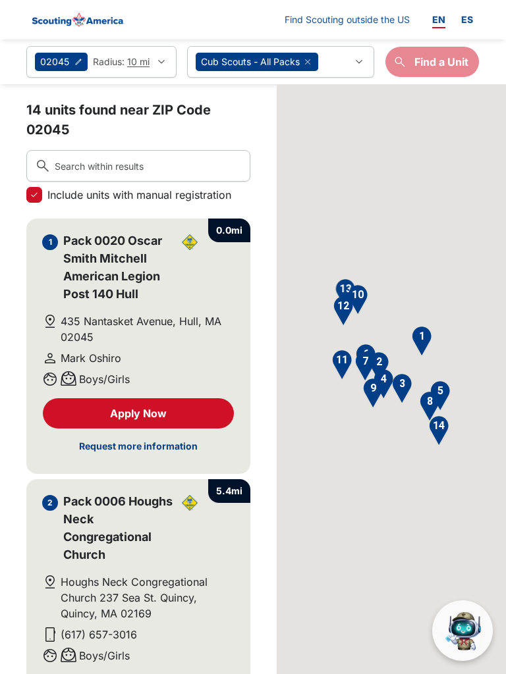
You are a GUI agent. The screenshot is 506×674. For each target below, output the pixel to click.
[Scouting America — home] (77, 19)
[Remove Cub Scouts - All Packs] (307, 62)
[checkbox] (34, 195)
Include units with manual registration (139, 194)
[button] (422, 341)
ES (467, 19)
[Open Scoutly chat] (462, 630)
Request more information (138, 446)
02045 (54, 61)
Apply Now (138, 413)
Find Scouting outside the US (347, 19)
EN (438, 19)
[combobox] (280, 62)
